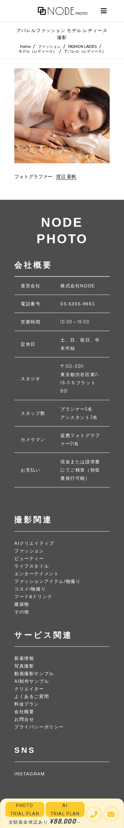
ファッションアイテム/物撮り (47, 581)
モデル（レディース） (37, 51)
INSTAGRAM (29, 773)
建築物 (21, 604)
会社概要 (24, 711)
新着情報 (24, 658)
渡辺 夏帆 (66, 176)
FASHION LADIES (82, 46)
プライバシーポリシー (39, 726)
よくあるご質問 (31, 696)
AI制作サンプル (31, 681)
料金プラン (26, 704)
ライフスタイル (31, 566)
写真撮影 (24, 665)
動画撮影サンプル (34, 673)
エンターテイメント (36, 573)
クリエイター (29, 688)
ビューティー (29, 558)
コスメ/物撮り (30, 588)
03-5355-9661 (77, 303)
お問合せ (24, 719)
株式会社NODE (77, 285)
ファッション (49, 46)
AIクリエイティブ (34, 543)
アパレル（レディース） (85, 51)
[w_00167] (62, 115)
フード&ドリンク (33, 596)
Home (25, 46)
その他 (21, 611)
